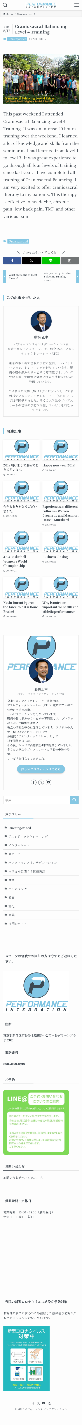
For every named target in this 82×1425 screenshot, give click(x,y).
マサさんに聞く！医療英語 (27, 871)
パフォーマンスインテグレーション (33, 862)
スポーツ (15, 854)
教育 (12, 897)
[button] (12, 260)
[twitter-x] (41, 782)
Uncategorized (17, 38)
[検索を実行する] (74, 800)
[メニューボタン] (77, 5)
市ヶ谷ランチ (18, 889)
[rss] (49, 1403)
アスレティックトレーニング (28, 836)
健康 (12, 880)
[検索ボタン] (5, 5)
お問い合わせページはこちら (23, 1177)
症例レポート (18, 923)
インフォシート (19, 845)
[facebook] (34, 782)
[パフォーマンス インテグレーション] (41, 5)
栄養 (12, 915)
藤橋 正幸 (41, 337)
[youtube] (48, 782)
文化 (12, 906)
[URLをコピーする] (70, 260)
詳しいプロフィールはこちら (41, 769)
